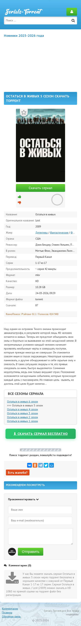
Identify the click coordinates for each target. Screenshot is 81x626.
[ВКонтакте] (29, 465)
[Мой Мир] (51, 465)
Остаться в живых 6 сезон (22, 401)
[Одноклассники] (35, 465)
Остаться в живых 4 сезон (22, 409)
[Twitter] (46, 465)
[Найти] (73, 20)
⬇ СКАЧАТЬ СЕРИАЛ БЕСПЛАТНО (40, 433)
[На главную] (23, 12)
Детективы (41, 232)
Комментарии (10, 608)
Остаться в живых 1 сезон (22, 421)
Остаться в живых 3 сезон (22, 413)
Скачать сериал (40, 188)
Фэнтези (75, 232)
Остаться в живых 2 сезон (22, 417)
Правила (7, 612)
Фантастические (59, 232)
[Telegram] (40, 465)
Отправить (30, 552)
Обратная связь (11, 616)
